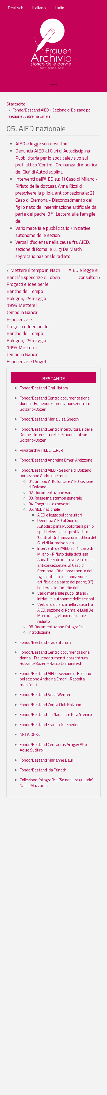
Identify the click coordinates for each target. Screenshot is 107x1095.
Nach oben (55, 274)
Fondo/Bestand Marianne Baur (46, 760)
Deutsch (15, 7)
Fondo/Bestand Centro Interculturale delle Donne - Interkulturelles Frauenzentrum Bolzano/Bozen (56, 435)
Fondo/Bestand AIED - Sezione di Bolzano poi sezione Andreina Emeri (50, 113)
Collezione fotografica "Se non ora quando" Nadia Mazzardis (57, 782)
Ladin (59, 7)
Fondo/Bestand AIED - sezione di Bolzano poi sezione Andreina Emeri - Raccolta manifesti (55, 679)
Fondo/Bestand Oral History (44, 388)
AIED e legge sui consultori (41, 143)
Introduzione (39, 632)
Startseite (16, 104)
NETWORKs (30, 734)
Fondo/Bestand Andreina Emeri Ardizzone (56, 460)
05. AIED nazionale (44, 509)
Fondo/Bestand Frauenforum (45, 642)
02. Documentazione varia (51, 492)
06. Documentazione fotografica (57, 627)
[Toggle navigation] (53, 86)
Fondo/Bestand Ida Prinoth (43, 770)
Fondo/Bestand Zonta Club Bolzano (50, 704)
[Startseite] (51, 44)
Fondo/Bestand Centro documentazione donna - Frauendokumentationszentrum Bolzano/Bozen (55, 403)
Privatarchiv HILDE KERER (41, 450)
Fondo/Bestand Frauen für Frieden (50, 724)
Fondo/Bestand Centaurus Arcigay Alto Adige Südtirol (53, 747)
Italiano (39, 7)
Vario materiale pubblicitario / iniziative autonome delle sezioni (53, 232)
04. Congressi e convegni (49, 504)
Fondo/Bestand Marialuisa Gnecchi (50, 419)
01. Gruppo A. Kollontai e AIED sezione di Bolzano (61, 484)
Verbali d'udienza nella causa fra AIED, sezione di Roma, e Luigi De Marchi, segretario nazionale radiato (52, 249)
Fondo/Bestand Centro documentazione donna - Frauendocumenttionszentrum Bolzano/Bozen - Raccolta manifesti (55, 658)
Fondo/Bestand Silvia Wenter (45, 694)
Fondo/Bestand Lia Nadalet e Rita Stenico (56, 714)
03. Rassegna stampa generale (55, 498)
